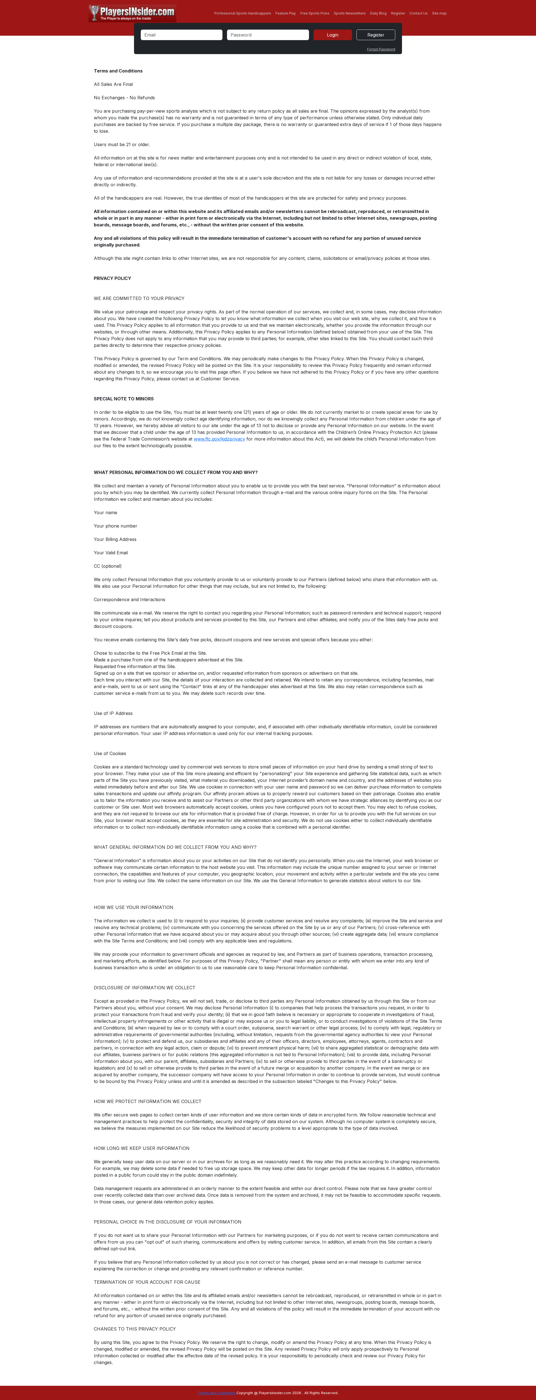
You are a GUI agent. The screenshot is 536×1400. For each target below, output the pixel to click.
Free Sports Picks (314, 13)
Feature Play (286, 13)
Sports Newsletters (350, 13)
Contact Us (419, 13)
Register (398, 13)
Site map (439, 13)
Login (332, 35)
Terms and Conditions (216, 1393)
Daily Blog (378, 13)
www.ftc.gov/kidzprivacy (219, 439)
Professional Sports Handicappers (242, 13)
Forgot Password (381, 49)
